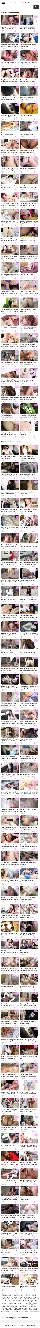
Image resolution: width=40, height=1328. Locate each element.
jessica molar (5, 1311)
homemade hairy (7, 1294)
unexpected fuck (29, 1298)
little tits (4, 1308)
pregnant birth (6, 1297)
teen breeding (10, 1305)
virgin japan (17, 1309)
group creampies (12, 1306)
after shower (33, 1309)
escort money (20, 1305)
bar (38, 1298)
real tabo (7, 1300)
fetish (15, 1308)
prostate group (17, 1295)
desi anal (10, 1298)
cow (30, 1308)
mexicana (27, 1294)
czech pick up (30, 1305)
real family (24, 1311)
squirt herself (23, 1308)
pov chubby (18, 1298)
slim (20, 1313)
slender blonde (34, 1311)
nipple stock (32, 1306)
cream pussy (12, 1302)
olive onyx (9, 1309)
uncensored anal (16, 1300)
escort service (15, 1311)
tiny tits (30, 1302)
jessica (25, 1309)
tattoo (10, 1308)
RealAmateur (20, 3)
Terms (21, 1325)
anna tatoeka (23, 1306)
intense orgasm (17, 1297)
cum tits (34, 1295)
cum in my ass (21, 1302)
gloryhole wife (12, 1303)
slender (34, 1294)
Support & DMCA (10, 1325)
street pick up (28, 1297)
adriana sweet (6, 1295)
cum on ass (27, 1303)
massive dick (18, 1294)
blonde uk (27, 1295)
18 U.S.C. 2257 (31, 1325)
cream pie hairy (28, 1300)
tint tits (20, 1303)
